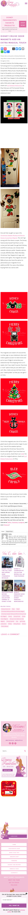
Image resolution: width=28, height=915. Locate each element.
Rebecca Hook (14, 868)
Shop (13, 609)
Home (14, 844)
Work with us (18, 740)
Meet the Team (14, 880)
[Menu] (25, 3)
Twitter (9, 522)
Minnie (24, 624)
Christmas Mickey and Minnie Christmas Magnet (12, 611)
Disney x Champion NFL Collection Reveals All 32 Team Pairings (19, 572)
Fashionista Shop (14, 848)
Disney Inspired (10, 621)
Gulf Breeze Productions (14, 85)
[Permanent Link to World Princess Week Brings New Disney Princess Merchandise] (19, 590)
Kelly (10, 534)
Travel (17, 609)
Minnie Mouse (4, 626)
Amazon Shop (14, 856)
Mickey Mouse (17, 624)
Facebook (15, 522)
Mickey (10, 624)
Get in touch (14, 882)
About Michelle (10, 740)
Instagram (21, 522)
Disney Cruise (17, 616)
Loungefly (14, 872)
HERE (22, 454)
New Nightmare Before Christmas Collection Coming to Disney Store (7, 596)
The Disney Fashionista (10, 3)
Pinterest (6, 525)
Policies (14, 885)
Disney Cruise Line (5, 609)
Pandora (14, 860)
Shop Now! (23, 24)
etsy (17, 621)
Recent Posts (9, 531)
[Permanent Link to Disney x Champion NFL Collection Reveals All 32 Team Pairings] (19, 567)
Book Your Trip (14, 852)
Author (2, 531)
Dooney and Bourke (14, 864)
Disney (10, 616)
